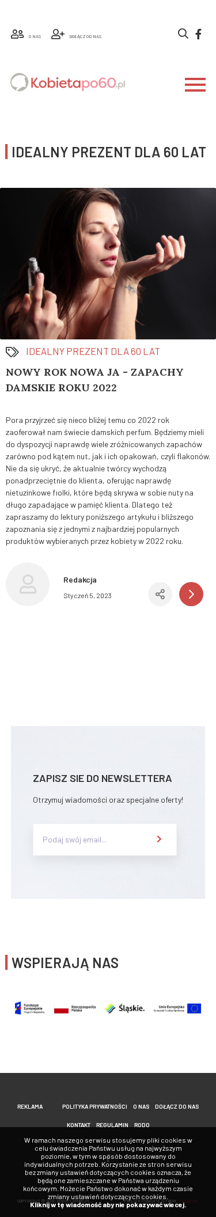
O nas (141, 1106)
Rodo (142, 1124)
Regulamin (112, 1124)
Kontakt (78, 1124)
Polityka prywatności (94, 1106)
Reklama (30, 1106)
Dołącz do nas (177, 1106)
